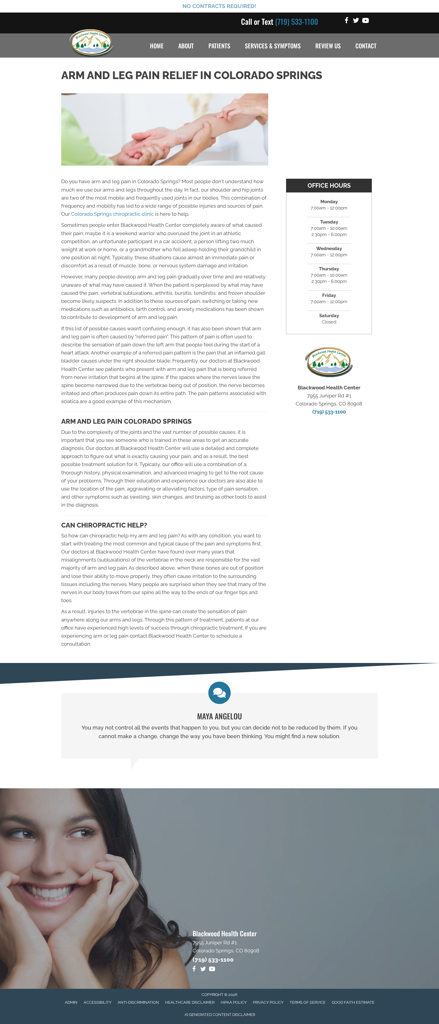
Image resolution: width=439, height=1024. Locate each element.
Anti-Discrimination (138, 1002)
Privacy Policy (268, 1002)
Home (157, 45)
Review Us (328, 45)
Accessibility (97, 1002)
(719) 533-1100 (296, 21)
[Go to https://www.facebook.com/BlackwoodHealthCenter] (346, 21)
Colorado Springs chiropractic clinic (112, 214)
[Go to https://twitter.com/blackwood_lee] (356, 21)
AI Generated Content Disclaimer (220, 1014)
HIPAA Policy (234, 1002)
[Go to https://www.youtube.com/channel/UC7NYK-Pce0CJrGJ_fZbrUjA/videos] (365, 21)
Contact (366, 45)
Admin (71, 1002)
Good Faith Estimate (353, 1002)
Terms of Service (308, 1002)
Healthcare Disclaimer (189, 1002)
